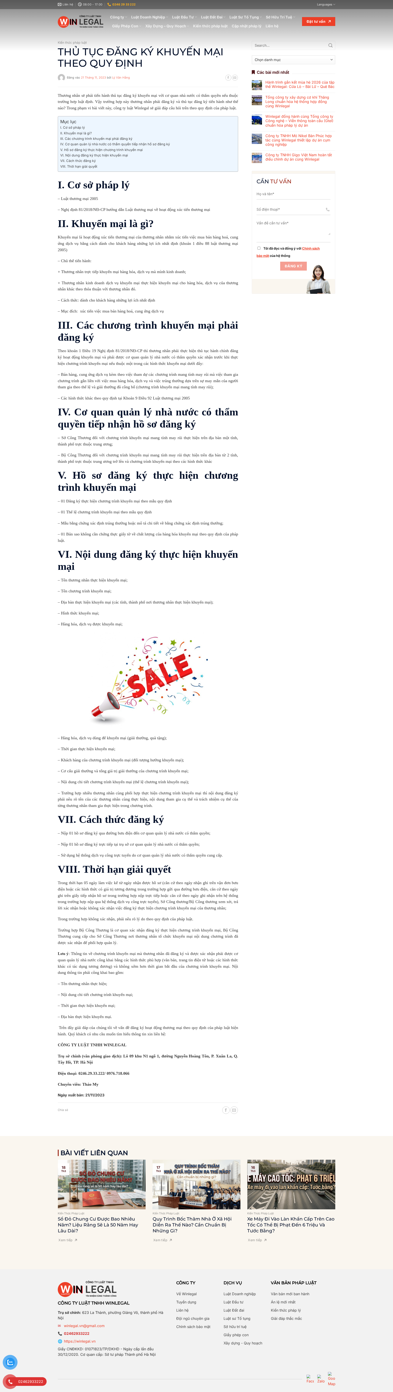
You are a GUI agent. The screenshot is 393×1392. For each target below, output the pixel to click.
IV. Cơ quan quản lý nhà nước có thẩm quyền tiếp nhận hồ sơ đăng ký (115, 144)
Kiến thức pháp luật (210, 26)
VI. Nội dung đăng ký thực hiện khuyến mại (94, 155)
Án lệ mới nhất (283, 1302)
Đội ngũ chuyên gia (192, 1318)
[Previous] (52, 1193)
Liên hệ (272, 26)
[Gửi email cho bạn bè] (235, 78)
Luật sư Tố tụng (237, 1318)
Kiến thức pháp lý (286, 1310)
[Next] (341, 1193)
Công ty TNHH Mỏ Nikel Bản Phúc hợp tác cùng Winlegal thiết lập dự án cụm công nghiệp (298, 140)
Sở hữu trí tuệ (235, 1326)
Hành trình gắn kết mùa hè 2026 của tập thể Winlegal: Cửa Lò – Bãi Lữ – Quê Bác (300, 84)
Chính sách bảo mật (193, 1326)
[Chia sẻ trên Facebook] (228, 78)
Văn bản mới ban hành (290, 1294)
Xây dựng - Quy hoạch (243, 1343)
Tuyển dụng (186, 1302)
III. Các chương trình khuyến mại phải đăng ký (96, 139)
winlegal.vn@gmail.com (84, 1325)
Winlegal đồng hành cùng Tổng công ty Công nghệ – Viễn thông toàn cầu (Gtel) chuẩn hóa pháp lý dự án (299, 120)
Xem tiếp (65, 1240)
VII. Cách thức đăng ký (78, 161)
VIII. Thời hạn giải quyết (78, 166)
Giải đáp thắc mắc (286, 1318)
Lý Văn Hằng (121, 77)
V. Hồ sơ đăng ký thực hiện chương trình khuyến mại (101, 150)
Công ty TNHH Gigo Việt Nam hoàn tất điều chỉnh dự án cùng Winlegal (298, 157)
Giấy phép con (236, 1335)
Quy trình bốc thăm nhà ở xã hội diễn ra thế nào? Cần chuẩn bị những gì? (192, 1224)
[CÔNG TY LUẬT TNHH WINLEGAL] (80, 21)
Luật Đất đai (234, 1310)
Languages (324, 4)
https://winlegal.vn (80, 1341)
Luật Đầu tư (233, 1302)
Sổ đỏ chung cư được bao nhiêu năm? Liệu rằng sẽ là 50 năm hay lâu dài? (98, 1224)
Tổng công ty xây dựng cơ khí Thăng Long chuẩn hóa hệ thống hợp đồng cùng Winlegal (297, 101)
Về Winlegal (186, 1294)
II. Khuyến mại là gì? (76, 133)
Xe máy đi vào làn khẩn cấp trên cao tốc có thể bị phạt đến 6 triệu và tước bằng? (291, 1224)
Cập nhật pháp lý (247, 26)
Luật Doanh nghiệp (240, 1294)
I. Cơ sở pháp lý (72, 127)
